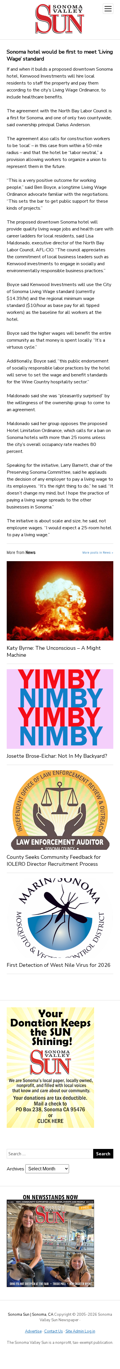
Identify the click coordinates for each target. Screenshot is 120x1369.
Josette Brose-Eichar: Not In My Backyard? (57, 756)
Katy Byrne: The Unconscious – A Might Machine (54, 651)
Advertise (33, 1331)
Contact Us (53, 1331)
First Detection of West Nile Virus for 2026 (59, 965)
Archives (15, 1169)
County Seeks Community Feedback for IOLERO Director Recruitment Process (54, 860)
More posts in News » (97, 552)
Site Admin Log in (80, 1331)
